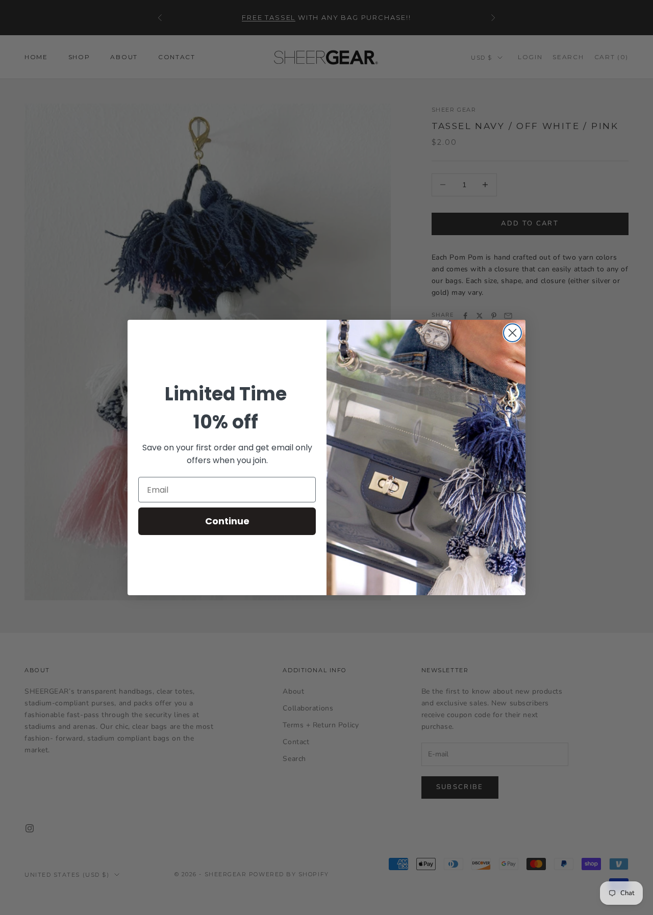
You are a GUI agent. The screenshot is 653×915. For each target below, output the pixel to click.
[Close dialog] (512, 333)
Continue (227, 521)
